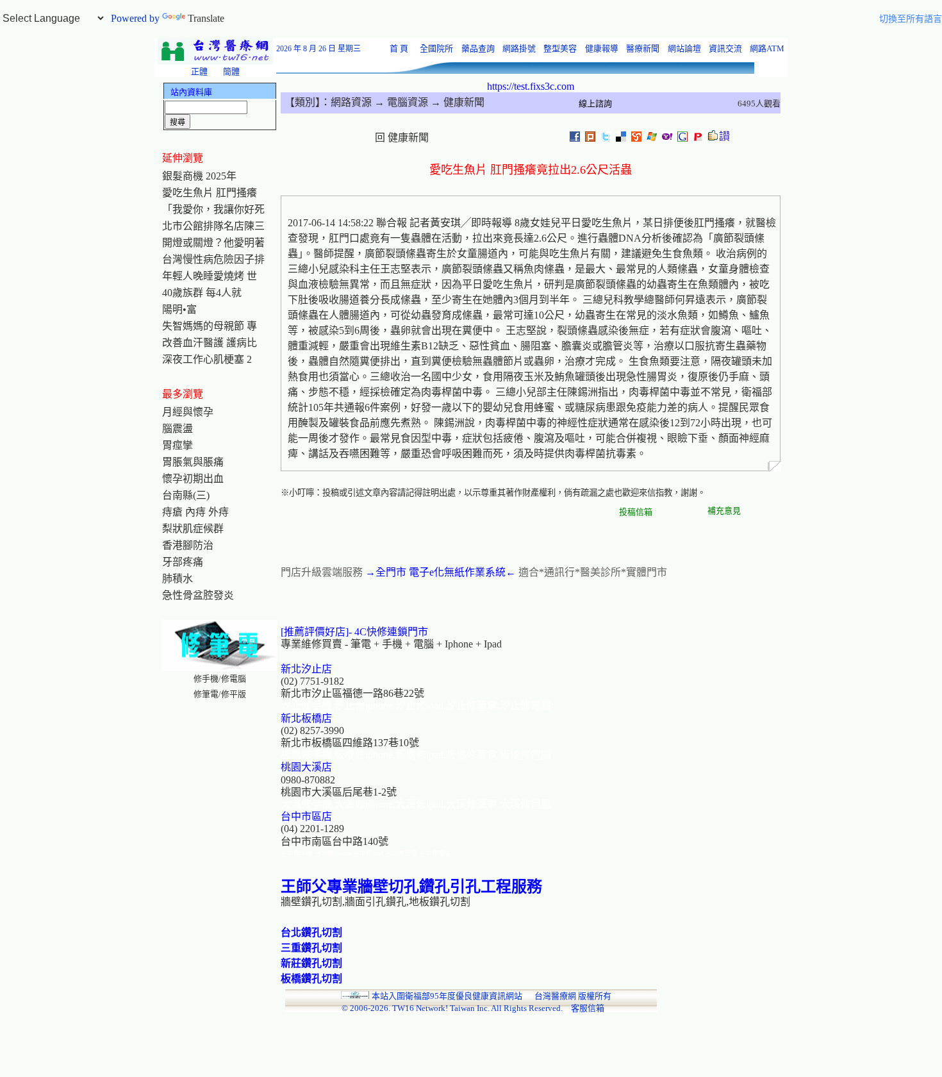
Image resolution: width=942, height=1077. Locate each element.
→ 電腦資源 (400, 102)
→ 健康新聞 (456, 102)
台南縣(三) (186, 495)
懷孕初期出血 (193, 478)
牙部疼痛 (182, 561)
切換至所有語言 (910, 19)
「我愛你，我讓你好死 (213, 209)
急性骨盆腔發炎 (198, 595)
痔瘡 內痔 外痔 (195, 511)
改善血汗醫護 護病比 (209, 342)
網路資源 (351, 102)
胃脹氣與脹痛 (193, 461)
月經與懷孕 (187, 411)
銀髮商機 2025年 (199, 176)
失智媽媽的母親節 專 (209, 326)
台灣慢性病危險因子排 (213, 259)
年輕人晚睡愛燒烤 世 (209, 276)
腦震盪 (177, 428)
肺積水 (177, 578)
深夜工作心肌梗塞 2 (207, 359)
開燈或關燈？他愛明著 (213, 242)
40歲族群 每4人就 (202, 292)
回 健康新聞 (402, 137)
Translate (206, 18)
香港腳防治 (187, 545)
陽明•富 (179, 309)
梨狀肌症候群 (193, 528)
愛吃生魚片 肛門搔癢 (209, 192)
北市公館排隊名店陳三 (213, 226)
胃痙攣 (177, 445)
